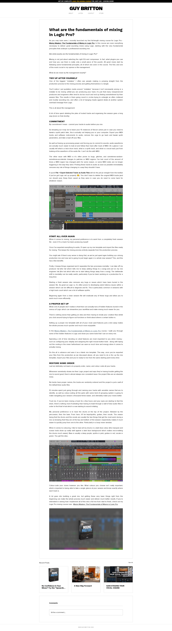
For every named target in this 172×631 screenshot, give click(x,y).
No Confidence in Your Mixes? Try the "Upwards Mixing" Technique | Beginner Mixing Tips (53, 587)
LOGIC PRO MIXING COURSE (81, 1)
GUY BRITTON (85, 8)
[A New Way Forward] (86, 574)
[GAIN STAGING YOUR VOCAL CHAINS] (118, 574)
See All (131, 562)
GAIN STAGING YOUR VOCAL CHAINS (115, 587)
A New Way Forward (83, 586)
